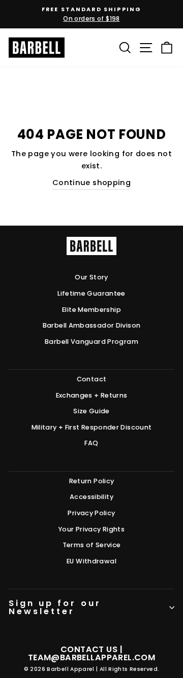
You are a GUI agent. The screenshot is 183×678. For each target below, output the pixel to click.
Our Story (91, 277)
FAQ (91, 443)
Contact (92, 379)
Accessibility (91, 496)
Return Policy (91, 481)
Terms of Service (92, 545)
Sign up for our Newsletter (55, 607)
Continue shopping (91, 182)
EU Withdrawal (91, 561)
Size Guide (91, 411)
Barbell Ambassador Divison (92, 325)
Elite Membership (91, 309)
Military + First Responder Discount (92, 427)
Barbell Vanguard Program (91, 341)
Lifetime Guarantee (91, 293)
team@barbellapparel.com (91, 657)
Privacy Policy (91, 513)
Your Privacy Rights (91, 529)
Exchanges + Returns (92, 395)
